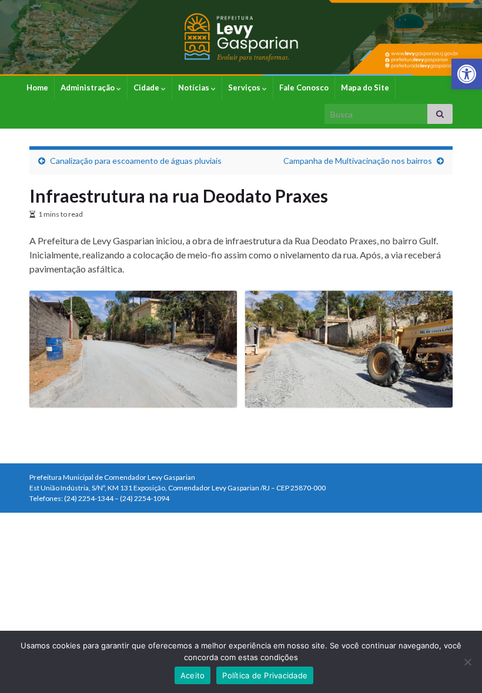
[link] (466, 74)
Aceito (192, 675)
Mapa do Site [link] (365, 87)
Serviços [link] (245, 87)
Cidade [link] (147, 87)
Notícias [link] (194, 87)
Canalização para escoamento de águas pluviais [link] (136, 161)
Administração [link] (88, 87)
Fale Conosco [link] (304, 87)
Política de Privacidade (264, 675)
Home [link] (37, 87)
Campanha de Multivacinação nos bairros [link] (357, 161)
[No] (467, 662)
